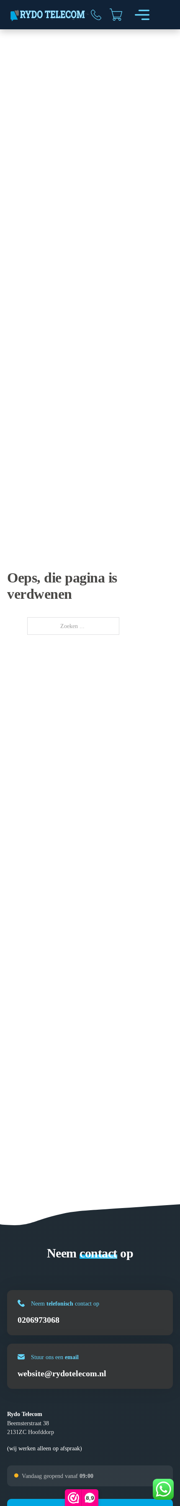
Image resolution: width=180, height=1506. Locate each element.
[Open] (142, 15)
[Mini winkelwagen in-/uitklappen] (116, 14)
